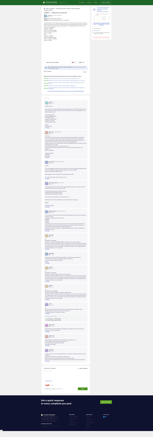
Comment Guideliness (90, 422)
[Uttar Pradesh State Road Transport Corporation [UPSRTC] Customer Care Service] (94, 9)
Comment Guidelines (83, 368)
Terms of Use (60, 388)
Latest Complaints (72, 422)
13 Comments (48, 71)
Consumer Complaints (73, 416)
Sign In (96, 2)
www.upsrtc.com (97, 30)
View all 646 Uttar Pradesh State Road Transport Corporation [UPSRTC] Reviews (66, 91)
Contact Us (88, 426)
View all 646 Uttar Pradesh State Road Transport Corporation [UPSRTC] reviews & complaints (101, 24)
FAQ (87, 428)
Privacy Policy (88, 418)
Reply (48, 127)
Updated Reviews (72, 424)
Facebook (103, 416)
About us (88, 424)
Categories (83, 2)
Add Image (50, 380)
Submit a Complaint (105, 2)
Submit (82, 388)
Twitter (105, 416)
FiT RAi (47, 316)
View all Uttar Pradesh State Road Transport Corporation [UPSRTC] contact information (101, 37)
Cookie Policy (89, 420)
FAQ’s (90, 2)
